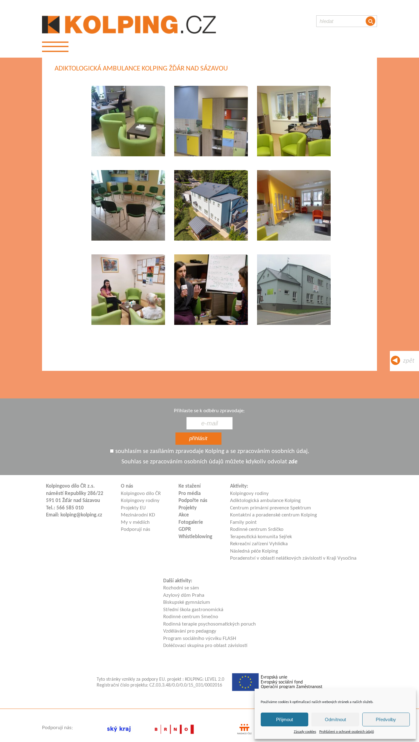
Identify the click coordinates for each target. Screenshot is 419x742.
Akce (184, 515)
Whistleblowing (195, 536)
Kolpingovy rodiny (140, 500)
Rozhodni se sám (181, 588)
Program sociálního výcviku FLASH (199, 638)
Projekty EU (133, 508)
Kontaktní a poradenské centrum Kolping (273, 515)
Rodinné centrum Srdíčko (256, 529)
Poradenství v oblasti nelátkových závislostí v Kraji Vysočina (293, 558)
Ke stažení (190, 486)
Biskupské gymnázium (186, 602)
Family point (243, 522)
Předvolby (386, 719)
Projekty (188, 508)
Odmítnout (335, 719)
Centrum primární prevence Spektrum (270, 508)
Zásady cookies (305, 732)
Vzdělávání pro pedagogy (189, 631)
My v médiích (135, 522)
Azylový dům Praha (183, 595)
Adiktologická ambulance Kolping (265, 500)
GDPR (185, 529)
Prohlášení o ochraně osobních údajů (346, 732)
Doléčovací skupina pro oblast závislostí (205, 645)
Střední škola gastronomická (193, 609)
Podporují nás (135, 529)
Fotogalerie (191, 522)
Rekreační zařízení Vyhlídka (259, 543)
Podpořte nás (193, 500)
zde (293, 462)
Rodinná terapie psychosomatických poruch (209, 624)
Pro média (190, 493)
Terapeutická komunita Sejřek (261, 536)
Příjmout (284, 719)
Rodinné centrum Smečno (190, 616)
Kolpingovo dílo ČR (141, 493)
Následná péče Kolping (254, 551)
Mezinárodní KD (138, 515)
